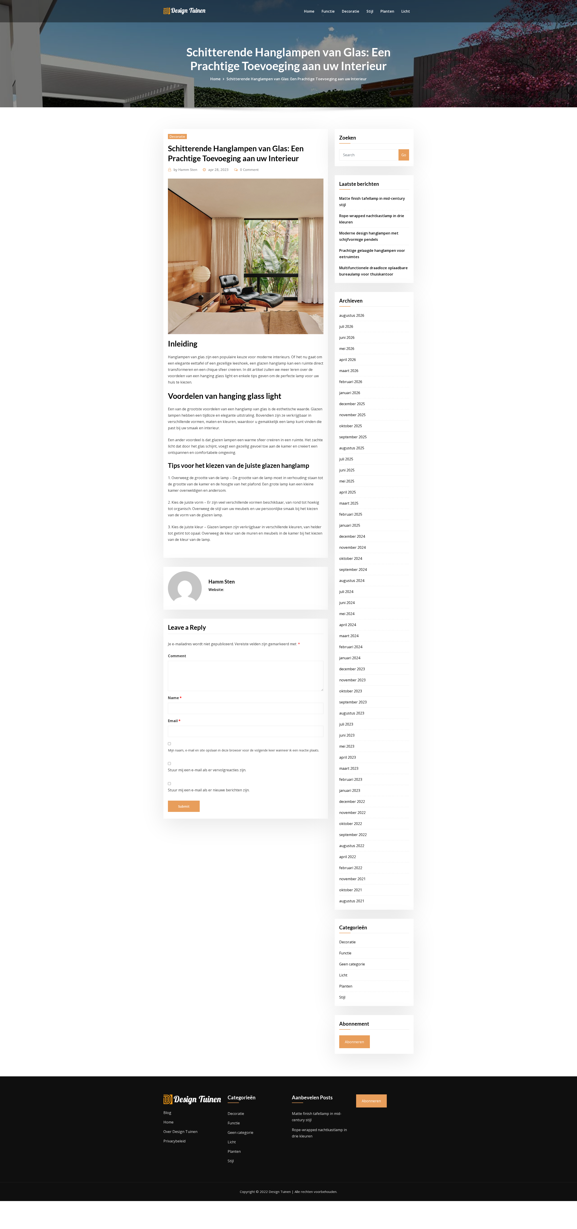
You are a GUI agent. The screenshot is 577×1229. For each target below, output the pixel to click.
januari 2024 (349, 657)
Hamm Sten (185, 169)
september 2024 (353, 569)
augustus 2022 (351, 845)
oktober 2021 (350, 889)
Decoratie (350, 11)
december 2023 (352, 668)
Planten (387, 11)
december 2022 (352, 801)
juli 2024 (346, 591)
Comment (177, 655)
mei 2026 (346, 348)
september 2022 (353, 834)
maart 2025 (348, 503)
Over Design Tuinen (180, 1131)
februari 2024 (350, 646)
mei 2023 (346, 746)
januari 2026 (349, 392)
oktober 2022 (350, 823)
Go (403, 154)
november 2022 (352, 812)
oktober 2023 (350, 691)
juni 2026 (347, 337)
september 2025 (353, 436)
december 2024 (352, 536)
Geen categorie (352, 964)
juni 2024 (347, 602)
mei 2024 (346, 613)
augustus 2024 (351, 580)
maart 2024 (348, 635)
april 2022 (347, 856)
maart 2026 (348, 370)
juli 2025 (346, 459)
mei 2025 (346, 481)
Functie (328, 11)
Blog (167, 1112)
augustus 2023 (351, 713)
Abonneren (354, 1041)
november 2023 (352, 680)
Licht (405, 11)
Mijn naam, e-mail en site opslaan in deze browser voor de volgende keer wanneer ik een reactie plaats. (243, 750)
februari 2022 (350, 867)
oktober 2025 (350, 425)
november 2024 (352, 547)
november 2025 (352, 414)
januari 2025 (349, 525)
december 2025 (352, 403)
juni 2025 (347, 470)
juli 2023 (346, 724)
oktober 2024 (350, 558)
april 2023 (347, 757)
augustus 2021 (351, 900)
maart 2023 (348, 768)
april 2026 (347, 359)
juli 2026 (346, 326)
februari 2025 (350, 514)
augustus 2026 (351, 315)
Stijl (369, 11)
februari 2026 (350, 381)
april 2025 (347, 492)
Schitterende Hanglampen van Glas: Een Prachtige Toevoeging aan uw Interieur (297, 78)
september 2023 (353, 702)
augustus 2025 (351, 448)
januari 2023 (349, 790)
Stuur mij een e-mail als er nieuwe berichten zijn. (209, 790)
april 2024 (347, 624)
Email (174, 720)
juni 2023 (347, 735)
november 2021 (352, 878)
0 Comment (249, 169)
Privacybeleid (174, 1141)
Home (309, 11)
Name (175, 697)
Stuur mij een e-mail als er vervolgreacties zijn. (207, 769)
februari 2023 (350, 779)
